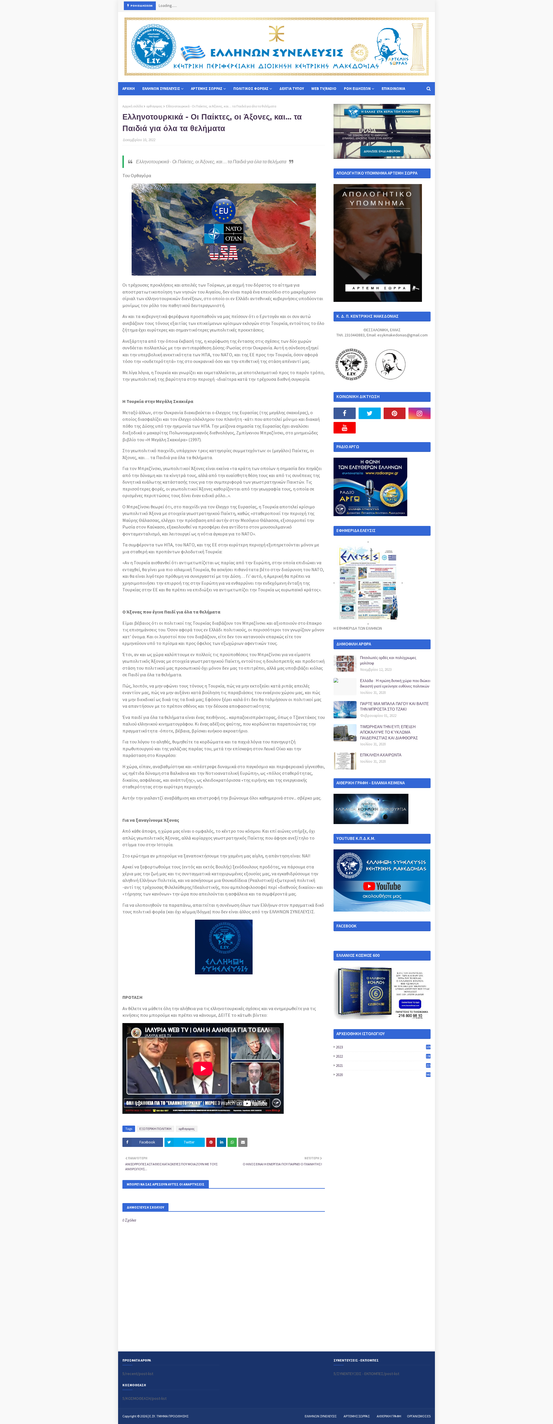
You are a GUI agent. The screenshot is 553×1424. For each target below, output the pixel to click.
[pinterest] (395, 413)
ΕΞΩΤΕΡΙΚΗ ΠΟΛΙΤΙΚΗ (155, 1128)
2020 (383, 1074)
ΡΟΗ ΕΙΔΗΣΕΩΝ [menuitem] (357, 88)
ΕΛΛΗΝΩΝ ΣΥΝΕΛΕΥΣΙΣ (320, 1416)
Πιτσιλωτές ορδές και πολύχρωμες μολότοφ (388, 660)
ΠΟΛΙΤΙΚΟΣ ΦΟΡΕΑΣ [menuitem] (250, 88)
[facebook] (345, 413)
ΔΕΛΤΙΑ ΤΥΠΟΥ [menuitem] (291, 88)
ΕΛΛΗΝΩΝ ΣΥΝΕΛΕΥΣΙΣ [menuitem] (161, 88)
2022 (383, 1056)
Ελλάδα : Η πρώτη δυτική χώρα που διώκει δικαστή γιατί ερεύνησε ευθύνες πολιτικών (395, 683)
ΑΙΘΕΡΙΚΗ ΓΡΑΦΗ (389, 1416)
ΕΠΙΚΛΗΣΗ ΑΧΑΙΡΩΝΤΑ (381, 755)
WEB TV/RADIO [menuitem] (323, 88)
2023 (383, 1047)
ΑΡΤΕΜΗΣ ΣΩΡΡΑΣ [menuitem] (206, 88)
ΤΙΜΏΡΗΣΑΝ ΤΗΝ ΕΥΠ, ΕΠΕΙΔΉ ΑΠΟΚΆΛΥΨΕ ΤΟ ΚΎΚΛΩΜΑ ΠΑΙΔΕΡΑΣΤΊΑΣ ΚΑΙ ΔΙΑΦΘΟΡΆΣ (389, 732)
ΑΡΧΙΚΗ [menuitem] (128, 88)
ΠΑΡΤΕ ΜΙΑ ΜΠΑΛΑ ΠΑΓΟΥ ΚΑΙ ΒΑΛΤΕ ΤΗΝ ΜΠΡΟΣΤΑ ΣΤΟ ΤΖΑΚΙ (394, 706)
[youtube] (345, 427)
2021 (383, 1065)
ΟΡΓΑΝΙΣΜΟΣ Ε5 (419, 1416)
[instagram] (419, 413)
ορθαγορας (154, 106)
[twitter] (370, 413)
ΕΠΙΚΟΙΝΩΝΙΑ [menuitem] (393, 88)
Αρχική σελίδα (132, 106)
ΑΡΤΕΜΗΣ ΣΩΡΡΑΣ (357, 1416)
